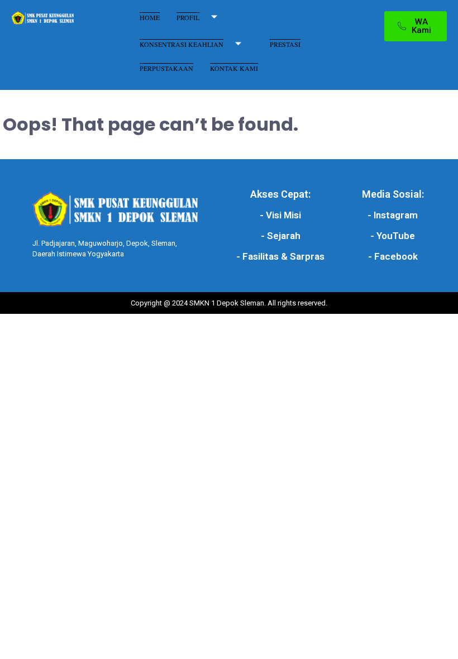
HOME (150, 17)
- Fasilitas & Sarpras (280, 256)
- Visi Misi (280, 215)
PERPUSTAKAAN (166, 68)
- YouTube (392, 235)
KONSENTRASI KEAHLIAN (181, 44)
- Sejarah (280, 235)
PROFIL (187, 17)
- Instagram (393, 215)
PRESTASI (285, 44)
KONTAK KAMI (234, 68)
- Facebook (393, 256)
